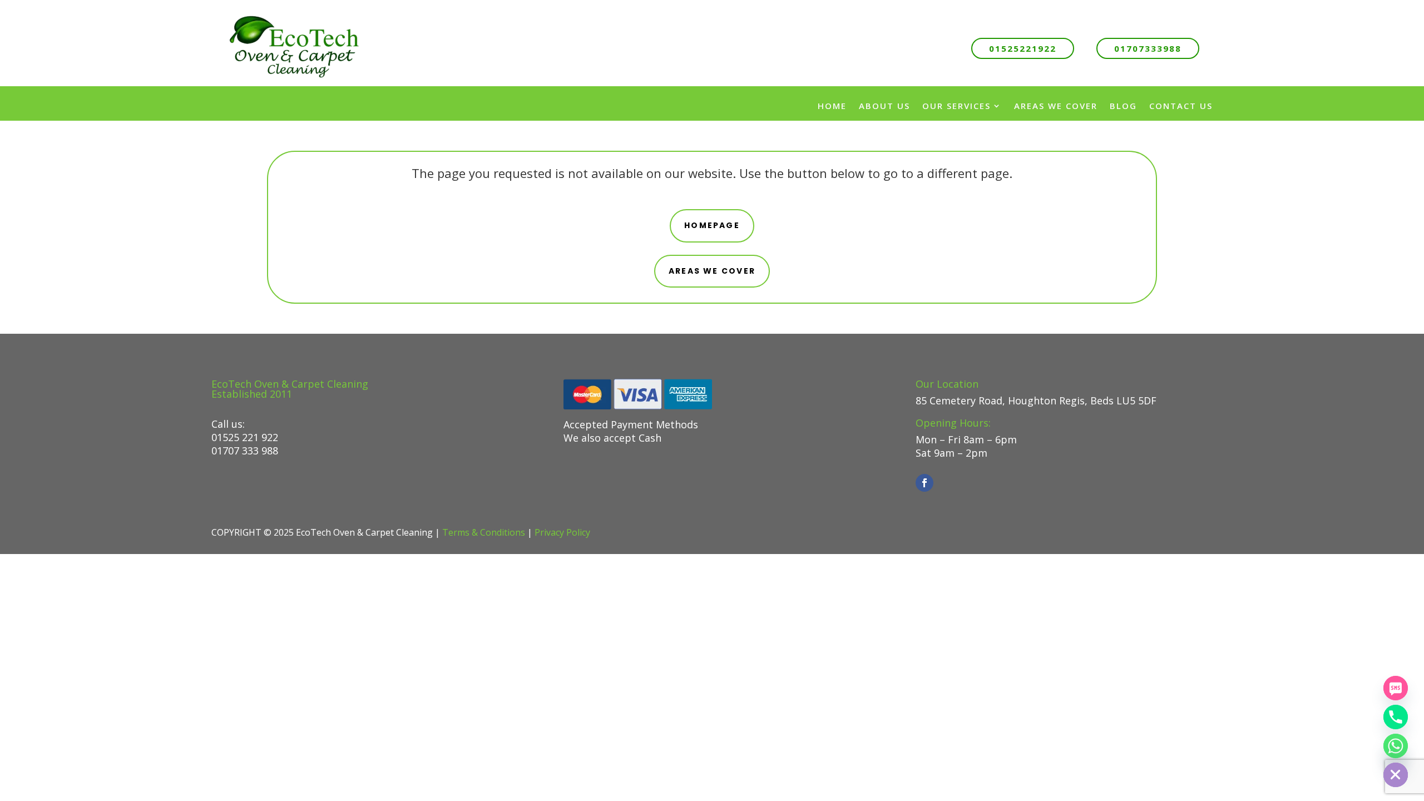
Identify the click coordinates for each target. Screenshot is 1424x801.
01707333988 (1147, 48)
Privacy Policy (562, 532)
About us (884, 106)
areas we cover (712, 270)
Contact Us (1181, 106)
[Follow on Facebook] (924, 483)
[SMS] (1395, 688)
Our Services (956, 106)
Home (832, 106)
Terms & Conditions (483, 532)
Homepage (712, 225)
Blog (1123, 106)
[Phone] (1395, 717)
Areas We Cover (1055, 106)
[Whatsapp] (1395, 746)
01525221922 (1022, 48)
